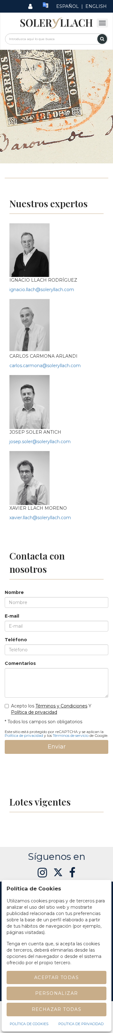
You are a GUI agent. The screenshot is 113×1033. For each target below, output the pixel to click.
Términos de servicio (71, 735)
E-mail (12, 616)
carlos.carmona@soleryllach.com (45, 365)
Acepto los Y (51, 709)
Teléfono (16, 640)
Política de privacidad (34, 712)
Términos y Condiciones (61, 706)
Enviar (57, 746)
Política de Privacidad (81, 1024)
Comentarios (20, 663)
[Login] (30, 6)
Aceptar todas (56, 977)
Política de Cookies (29, 1024)
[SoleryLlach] (56, 23)
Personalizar (56, 993)
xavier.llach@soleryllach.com (40, 517)
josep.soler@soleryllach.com (40, 441)
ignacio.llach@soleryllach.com (41, 289)
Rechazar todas (57, 1009)
